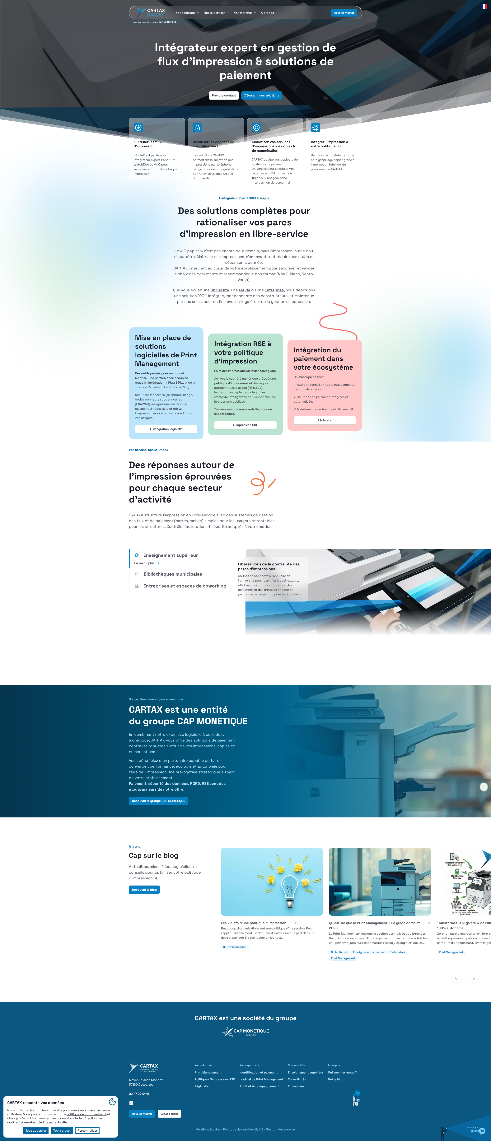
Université (220, 290)
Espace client (169, 1113)
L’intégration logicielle (166, 429)
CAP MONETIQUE (167, 22)
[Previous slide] (456, 978)
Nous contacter (344, 12)
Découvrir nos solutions (261, 95)
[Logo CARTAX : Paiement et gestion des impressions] (150, 12)
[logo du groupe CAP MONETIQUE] (245, 1032)
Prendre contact (224, 95)
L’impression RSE (245, 425)
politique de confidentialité (86, 1114)
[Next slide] (473, 978)
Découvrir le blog (144, 890)
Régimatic (325, 420)
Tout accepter (36, 1131)
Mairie (244, 290)
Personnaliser (87, 1131)
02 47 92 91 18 (139, 1094)
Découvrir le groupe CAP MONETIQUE (158, 801)
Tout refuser (62, 1131)
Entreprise (274, 290)
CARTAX (206, 1018)
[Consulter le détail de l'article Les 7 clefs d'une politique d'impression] (272, 898)
